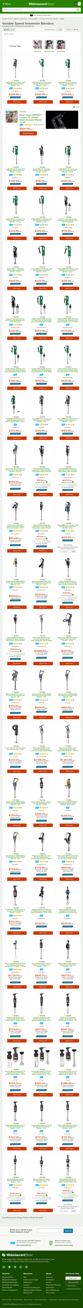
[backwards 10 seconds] (56, 120)
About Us (49, 1277)
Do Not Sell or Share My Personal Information (64, 1299)
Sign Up (68, 1231)
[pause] (62, 120)
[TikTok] (20, 1267)
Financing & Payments (53, 1285)
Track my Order (73, 1282)
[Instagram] (4, 1267)
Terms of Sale (6, 1299)
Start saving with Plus (24, 1245)
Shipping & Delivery (74, 1289)
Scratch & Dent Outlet (30, 1280)
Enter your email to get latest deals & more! (21, 1231)
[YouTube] (9, 1267)
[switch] (59, 30)
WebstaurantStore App (9, 1282)
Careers (48, 1282)
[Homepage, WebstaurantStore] (41, 4)
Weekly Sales (27, 1282)
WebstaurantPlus (7, 1277)
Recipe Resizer (7, 1287)
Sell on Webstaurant (52, 1290)
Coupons (26, 1285)
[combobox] (41, 10)
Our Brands (50, 1280)
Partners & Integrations (10, 1290)
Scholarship (50, 1287)
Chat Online (72, 1286)
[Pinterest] (26, 1267)
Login (12, 598)
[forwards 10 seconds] (68, 120)
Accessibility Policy (41, 1299)
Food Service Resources (31, 1287)
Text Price (47, 485)
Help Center (73, 1278)
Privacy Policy (17, 1299)
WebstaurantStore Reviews (32, 1290)
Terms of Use (28, 1299)
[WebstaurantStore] (29, 1255)
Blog (24, 1277)
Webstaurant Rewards (9, 1280)
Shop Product (28, 133)
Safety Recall (27, 1293)
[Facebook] (15, 1267)
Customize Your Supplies (10, 1285)
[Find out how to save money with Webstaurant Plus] (11, 88)
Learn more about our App (64, 1245)
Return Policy (50, 1293)
